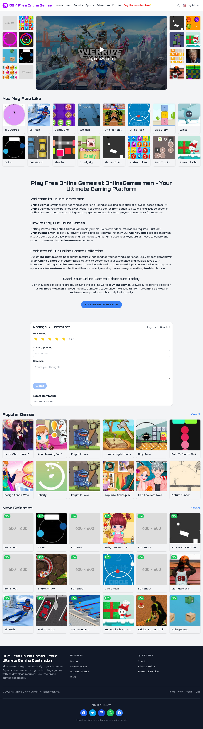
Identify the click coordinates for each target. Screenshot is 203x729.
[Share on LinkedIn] (101, 712)
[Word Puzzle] (193, 23)
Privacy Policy (146, 666)
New (68, 5)
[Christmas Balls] (10, 72)
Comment (39, 361)
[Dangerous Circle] (10, 39)
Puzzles (116, 5)
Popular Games (80, 671)
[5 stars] (64, 339)
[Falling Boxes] (10, 56)
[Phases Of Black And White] (177, 23)
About (141, 661)
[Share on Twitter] (92, 712)
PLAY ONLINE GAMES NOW (101, 304)
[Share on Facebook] (83, 712)
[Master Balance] (177, 39)
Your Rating (39, 333)
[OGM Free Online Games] (5, 5)
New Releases (78, 666)
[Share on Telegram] (119, 712)
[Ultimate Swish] (177, 72)
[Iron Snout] (10, 23)
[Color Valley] (26, 39)
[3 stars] (50, 339)
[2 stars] (43, 339)
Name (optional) (42, 347)
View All (195, 414)
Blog (73, 676)
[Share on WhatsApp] (110, 712)
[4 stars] (57, 339)
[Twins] (26, 56)
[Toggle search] (178, 5)
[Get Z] (177, 56)
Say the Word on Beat (137, 5)
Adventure (103, 5)
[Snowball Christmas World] (193, 39)
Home (59, 5)
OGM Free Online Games (30, 5)
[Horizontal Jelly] (26, 23)
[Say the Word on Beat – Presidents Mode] (193, 56)
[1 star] (36, 339)
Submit (40, 386)
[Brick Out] (193, 72)
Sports (90, 5)
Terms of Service (148, 671)
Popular (78, 5)
